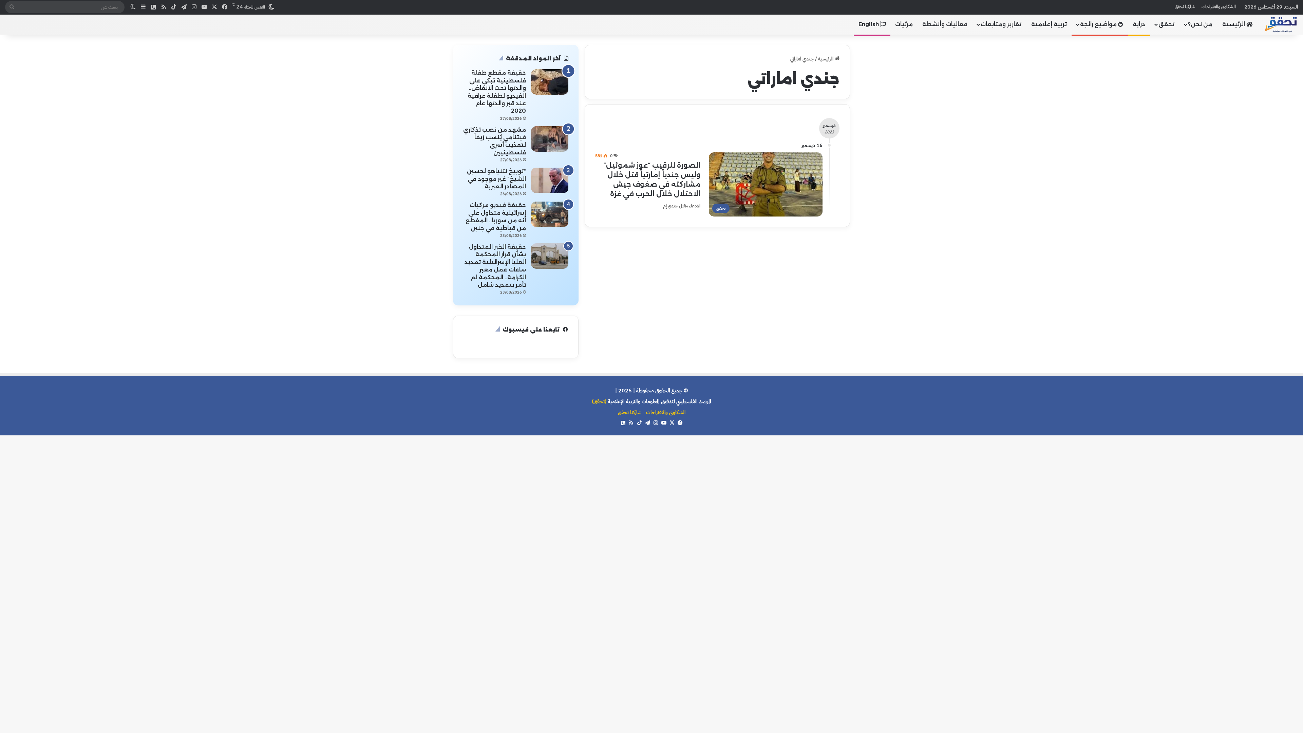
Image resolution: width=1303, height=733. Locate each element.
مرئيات (904, 24)
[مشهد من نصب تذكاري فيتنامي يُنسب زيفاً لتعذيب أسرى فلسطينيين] (549, 139)
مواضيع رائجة (1099, 24)
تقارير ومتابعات (1001, 24)
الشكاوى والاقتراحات (1219, 6)
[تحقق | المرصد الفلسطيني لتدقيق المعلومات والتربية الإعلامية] (1281, 24)
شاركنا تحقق (1185, 6)
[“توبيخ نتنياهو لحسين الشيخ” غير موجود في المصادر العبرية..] (549, 180)
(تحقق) (599, 401)
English (869, 24)
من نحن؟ (1200, 24)
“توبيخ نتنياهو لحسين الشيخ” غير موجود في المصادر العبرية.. (496, 179)
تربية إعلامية (1049, 24)
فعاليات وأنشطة (944, 24)
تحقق (1166, 24)
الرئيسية (1234, 24)
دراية (1139, 24)
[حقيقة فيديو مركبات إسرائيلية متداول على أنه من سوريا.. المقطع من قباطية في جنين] (549, 214)
